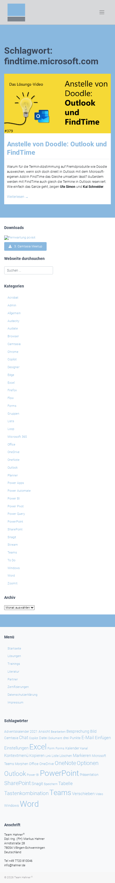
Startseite (14, 648)
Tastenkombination (26, 793)
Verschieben (83, 793)
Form (51, 748)
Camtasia (14, 344)
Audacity (13, 321)
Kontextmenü (16, 755)
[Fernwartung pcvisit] (19, 237)
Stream (13, 545)
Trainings (14, 664)
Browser (13, 336)
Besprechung (77, 731)
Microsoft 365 (17, 437)
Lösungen (14, 656)
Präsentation (89, 775)
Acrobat (13, 297)
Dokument (55, 738)
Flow (11, 398)
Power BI (14, 498)
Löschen (65, 756)
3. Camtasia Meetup (27, 246)
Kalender (72, 748)
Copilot (12, 359)
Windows (14, 568)
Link (48, 756)
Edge (11, 375)
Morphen (21, 764)
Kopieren (37, 755)
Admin (12, 305)
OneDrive (14, 452)
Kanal (84, 748)
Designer (14, 367)
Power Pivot (16, 506)
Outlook (13, 467)
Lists (11, 421)
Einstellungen (16, 748)
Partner (13, 679)
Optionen (88, 763)
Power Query (16, 514)
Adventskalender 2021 (21, 732)
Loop (11, 429)
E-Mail (88, 737)
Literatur (13, 671)
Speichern (51, 784)
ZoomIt (13, 583)
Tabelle (65, 783)
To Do (11, 560)
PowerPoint (15, 521)
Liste (55, 756)
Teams (12, 552)
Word (11, 575)
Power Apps (16, 483)
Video (99, 794)
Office (11, 444)
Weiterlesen (17, 197)
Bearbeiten (58, 732)
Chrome (13, 352)
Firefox (12, 390)
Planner (13, 475)
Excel (11, 383)
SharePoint (15, 529)
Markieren (82, 755)
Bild (93, 731)
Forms (12, 406)
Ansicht (44, 732)
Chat (23, 737)
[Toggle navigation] (102, 12)
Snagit (12, 537)
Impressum (15, 702)
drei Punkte (72, 738)
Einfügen (103, 737)
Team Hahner (23, 877)
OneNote (14, 460)
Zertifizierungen (18, 687)
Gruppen (13, 413)
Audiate (13, 328)
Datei (43, 738)
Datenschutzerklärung (22, 695)
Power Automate (19, 491)
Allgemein (14, 313)
